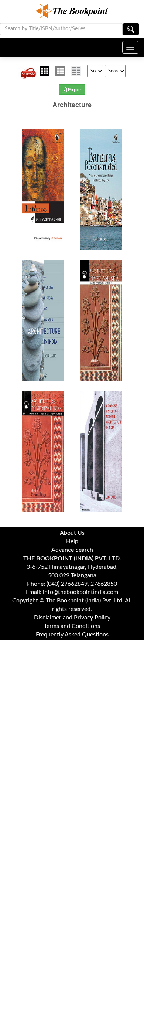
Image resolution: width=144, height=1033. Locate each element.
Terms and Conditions (72, 626)
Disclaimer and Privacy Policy (72, 618)
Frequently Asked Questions (72, 635)
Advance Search (72, 550)
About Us (72, 533)
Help (72, 541)
